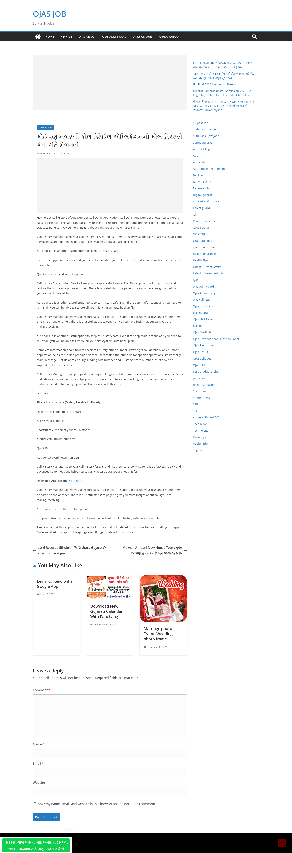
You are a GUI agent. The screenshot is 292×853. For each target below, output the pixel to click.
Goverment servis (204, 221)
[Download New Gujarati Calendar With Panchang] (110, 577)
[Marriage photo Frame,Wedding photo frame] (163, 577)
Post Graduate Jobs (205, 371)
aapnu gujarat (202, 142)
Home (49, 36)
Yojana (197, 450)
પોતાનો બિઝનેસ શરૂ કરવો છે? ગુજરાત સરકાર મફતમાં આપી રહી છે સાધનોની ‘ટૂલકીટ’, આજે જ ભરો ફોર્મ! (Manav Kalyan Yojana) (223, 106)
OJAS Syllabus (202, 358)
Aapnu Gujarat (170, 36)
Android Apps (45, 127)
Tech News (200, 424)
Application (200, 162)
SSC (195, 411)
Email (38, 763)
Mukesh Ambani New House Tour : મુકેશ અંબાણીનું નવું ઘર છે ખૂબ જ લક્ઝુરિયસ (152, 550)
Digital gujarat (202, 195)
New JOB (66, 36)
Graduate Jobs (202, 241)
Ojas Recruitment (204, 345)
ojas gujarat (201, 313)
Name (38, 744)
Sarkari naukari (203, 391)
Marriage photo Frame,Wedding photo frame (158, 634)
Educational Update (206, 201)
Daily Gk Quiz (142, 36)
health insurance (204, 254)
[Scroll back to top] (282, 843)
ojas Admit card (114, 36)
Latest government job (208, 273)
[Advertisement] (110, 82)
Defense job (201, 188)
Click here (75, 481)
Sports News (201, 398)
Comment (41, 690)
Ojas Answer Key (204, 293)
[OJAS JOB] (37, 36)
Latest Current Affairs (207, 267)
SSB (195, 404)
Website (39, 782)
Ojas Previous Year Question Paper (216, 339)
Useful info (200, 443)
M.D (69, 153)
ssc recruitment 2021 (207, 417)
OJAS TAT (199, 365)
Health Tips (200, 260)
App (195, 155)
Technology (200, 430)
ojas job (198, 326)
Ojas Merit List (202, 332)
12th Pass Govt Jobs (206, 136)
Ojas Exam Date (203, 306)
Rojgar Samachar (204, 385)
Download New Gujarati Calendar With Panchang (106, 611)
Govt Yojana (201, 227)
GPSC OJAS (200, 234)
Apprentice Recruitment (209, 169)
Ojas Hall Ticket (203, 319)
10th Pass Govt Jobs (206, 129)
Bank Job (199, 175)
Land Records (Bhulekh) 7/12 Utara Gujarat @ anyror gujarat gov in (72, 550)
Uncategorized (202, 437)
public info (200, 378)
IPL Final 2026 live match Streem (214, 84)
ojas (195, 280)
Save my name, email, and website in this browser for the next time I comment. (97, 804)
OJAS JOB (49, 13)
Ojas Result (87, 36)
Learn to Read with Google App (54, 584)
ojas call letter (202, 299)
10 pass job (200, 123)
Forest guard (201, 208)
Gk (194, 214)
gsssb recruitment (205, 247)
